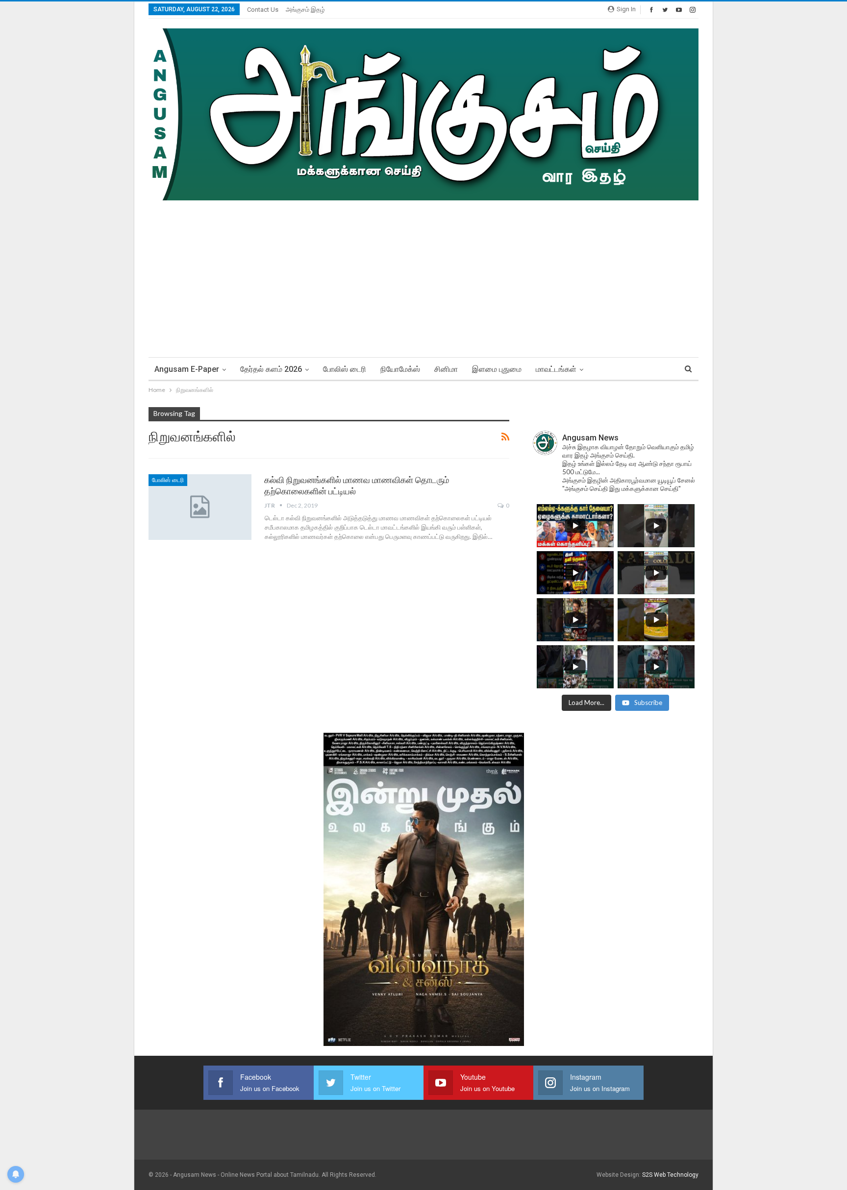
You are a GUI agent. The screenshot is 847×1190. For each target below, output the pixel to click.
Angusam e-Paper (186, 369)
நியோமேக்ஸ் (400, 369)
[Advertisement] (423, 273)
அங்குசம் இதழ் (305, 9)
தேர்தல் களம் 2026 (271, 369)
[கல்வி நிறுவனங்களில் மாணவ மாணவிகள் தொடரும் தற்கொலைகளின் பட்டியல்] (200, 507)
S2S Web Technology (670, 1174)
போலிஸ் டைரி (344, 369)
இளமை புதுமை (497, 369)
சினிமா (446, 369)
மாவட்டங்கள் (556, 369)
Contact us (262, 9)
